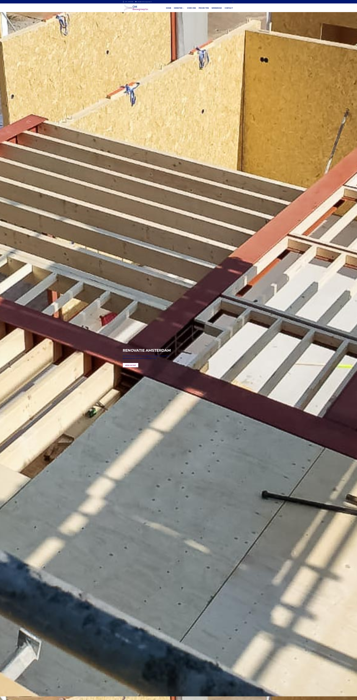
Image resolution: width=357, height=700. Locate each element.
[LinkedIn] (233, 2)
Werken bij (217, 8)
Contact (229, 8)
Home (168, 8)
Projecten (204, 8)
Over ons (191, 8)
